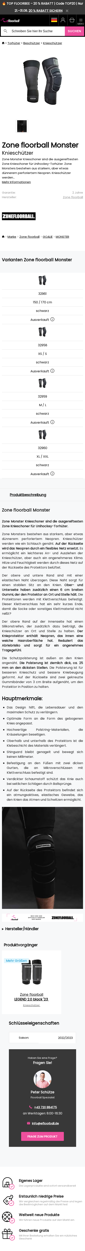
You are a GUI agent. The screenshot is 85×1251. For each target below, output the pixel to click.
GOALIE (48, 237)
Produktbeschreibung (28, 494)
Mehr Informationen (16, 182)
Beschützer (31, 43)
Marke (12, 237)
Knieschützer (52, 43)
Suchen (74, 31)
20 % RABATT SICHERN (45, 10)
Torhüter (14, 43)
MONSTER (62, 237)
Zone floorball (73, 197)
